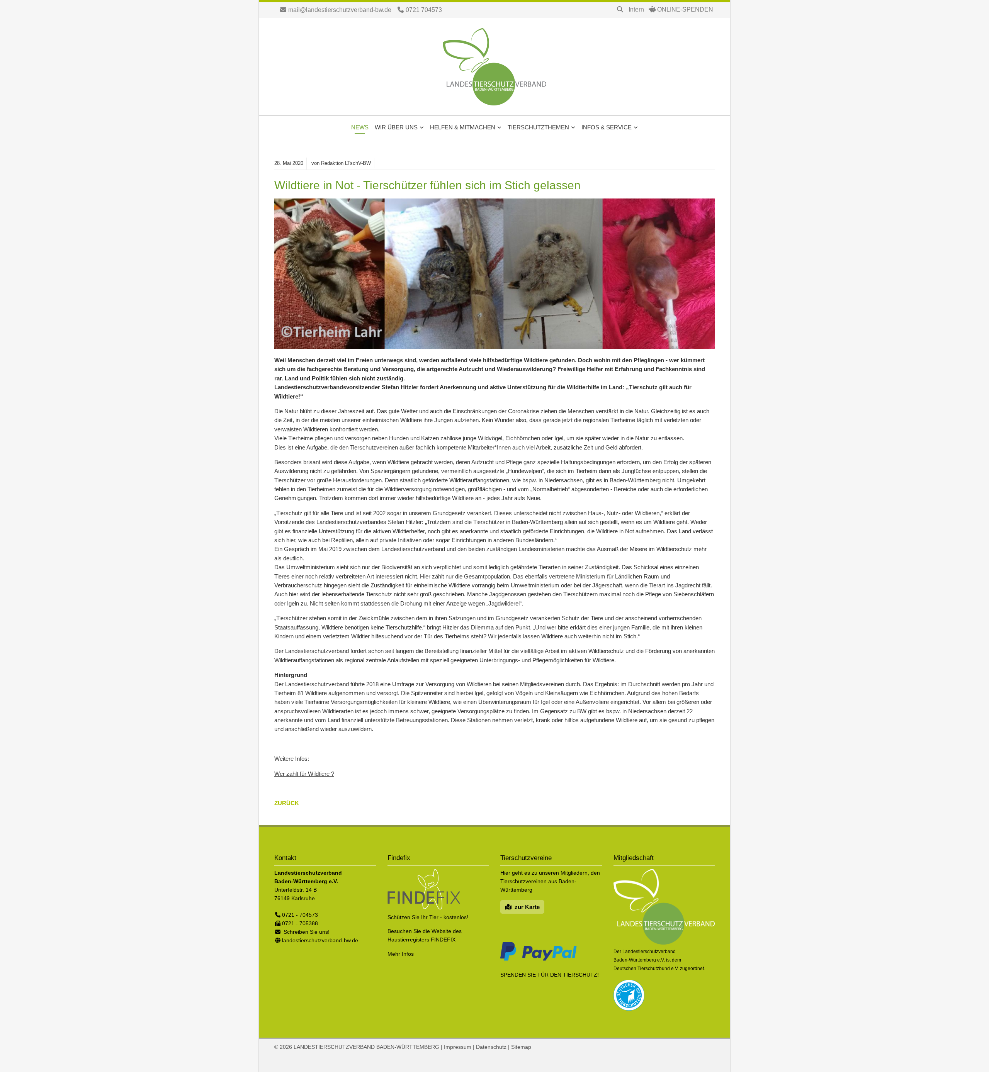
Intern (636, 9)
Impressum (457, 1047)
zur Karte (527, 907)
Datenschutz (491, 1047)
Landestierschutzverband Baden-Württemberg (494, 66)
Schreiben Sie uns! (307, 932)
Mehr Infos (400, 954)
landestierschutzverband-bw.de (320, 940)
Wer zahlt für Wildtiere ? (304, 773)
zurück (286, 803)
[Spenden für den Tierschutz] (538, 960)
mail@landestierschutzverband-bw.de (339, 10)
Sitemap (521, 1047)
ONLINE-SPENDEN (685, 9)
